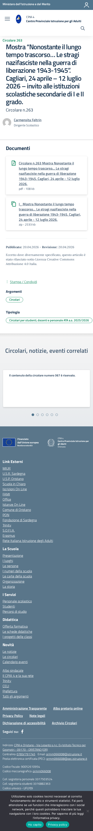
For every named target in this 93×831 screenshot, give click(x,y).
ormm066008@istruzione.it (64, 754)
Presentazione (13, 555)
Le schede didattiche (17, 631)
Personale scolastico (17, 601)
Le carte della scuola (17, 576)
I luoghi (8, 560)
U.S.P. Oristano (13, 478)
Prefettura (10, 691)
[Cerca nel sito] (82, 29)
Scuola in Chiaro (14, 483)
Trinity (7, 525)
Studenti (9, 606)
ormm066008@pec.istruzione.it (66, 758)
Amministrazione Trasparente (25, 708)
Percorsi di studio (15, 611)
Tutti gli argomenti (16, 696)
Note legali (37, 715)
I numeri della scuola (17, 571)
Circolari (14, 299)
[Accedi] (86, 5)
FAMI (6, 494)
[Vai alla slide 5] (52, 414)
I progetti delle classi (17, 636)
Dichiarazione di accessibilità (24, 723)
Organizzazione (13, 581)
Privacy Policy (13, 715)
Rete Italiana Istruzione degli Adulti (28, 540)
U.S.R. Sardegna (14, 473)
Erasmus (9, 535)
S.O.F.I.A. (9, 530)
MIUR (7, 468)
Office (7, 499)
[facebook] (22, 732)
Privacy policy (57, 824)
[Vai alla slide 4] (47, 414)
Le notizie (9, 651)
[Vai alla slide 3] (42, 414)
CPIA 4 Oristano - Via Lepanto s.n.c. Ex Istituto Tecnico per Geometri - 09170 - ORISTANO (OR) (44, 747)
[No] (87, 811)
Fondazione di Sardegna (20, 520)
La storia (9, 586)
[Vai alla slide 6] (56, 414)
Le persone (10, 565)
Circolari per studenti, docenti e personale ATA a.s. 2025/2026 (49, 320)
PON (6, 514)
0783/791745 (26, 754)
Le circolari (10, 656)
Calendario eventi (15, 661)
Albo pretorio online (68, 708)
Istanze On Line (14, 504)
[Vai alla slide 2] (37, 414)
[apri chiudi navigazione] (7, 19)
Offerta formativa (15, 626)
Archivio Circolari (64, 723)
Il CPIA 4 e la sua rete (18, 675)
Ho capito (35, 824)
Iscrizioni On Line (15, 489)
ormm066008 (42, 771)
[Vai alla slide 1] (33, 414)
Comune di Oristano (17, 509)
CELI (6, 686)
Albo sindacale (13, 670)
